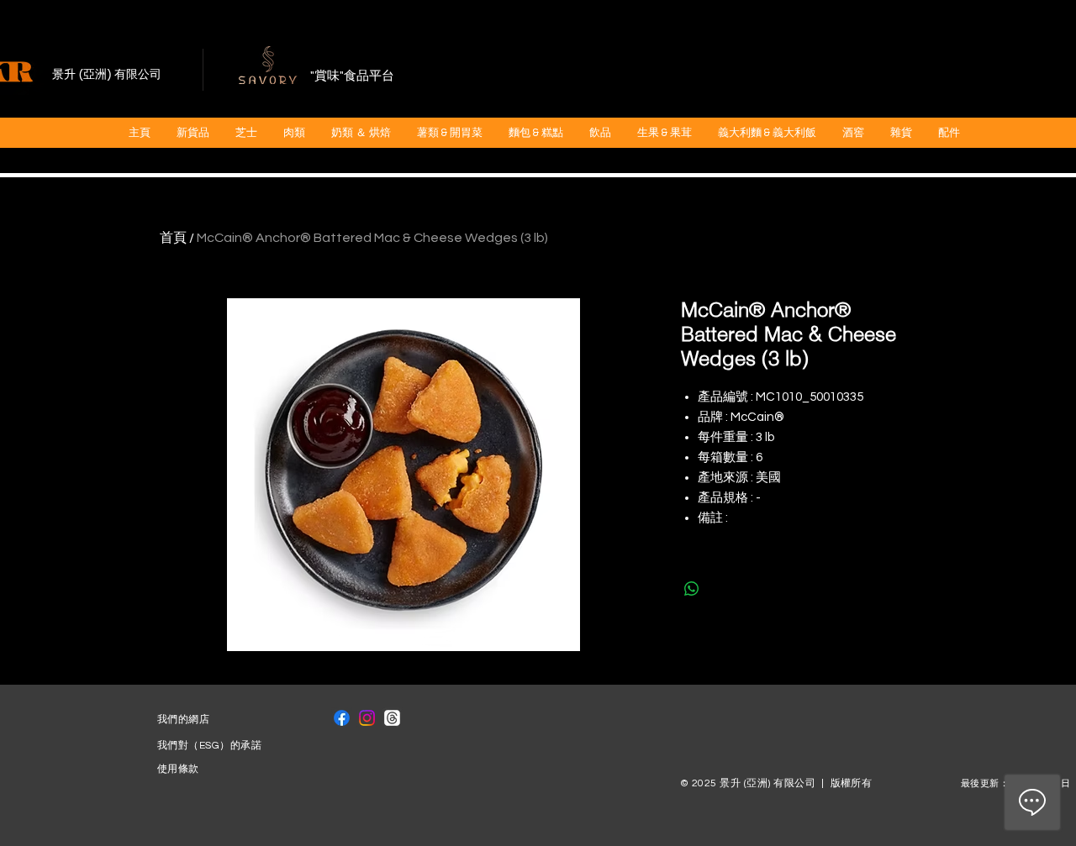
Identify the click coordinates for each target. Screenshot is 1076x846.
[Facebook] (341, 717)
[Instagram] (366, 717)
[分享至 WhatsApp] (692, 589)
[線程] (392, 717)
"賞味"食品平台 (352, 76)
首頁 (173, 237)
